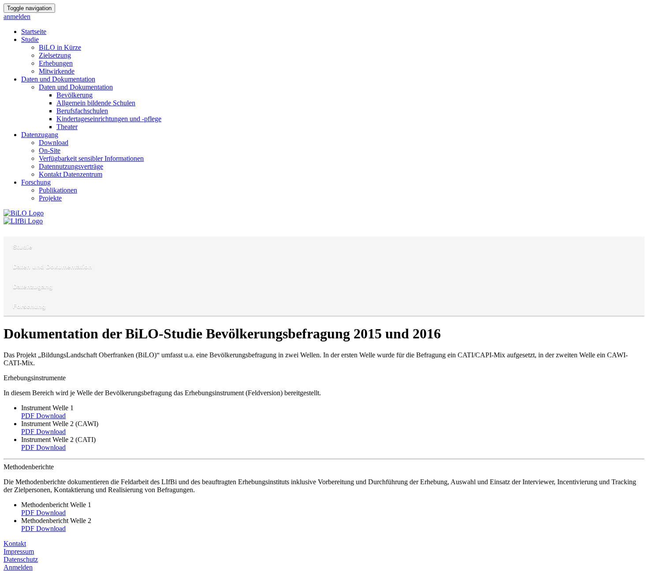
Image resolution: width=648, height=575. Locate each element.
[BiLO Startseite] (24, 213)
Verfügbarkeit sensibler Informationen (91, 158)
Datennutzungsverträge (71, 166)
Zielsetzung (55, 55)
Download (53, 142)
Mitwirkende (56, 71)
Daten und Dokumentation (58, 79)
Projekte (50, 198)
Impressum (19, 551)
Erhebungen (56, 63)
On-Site (49, 150)
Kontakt (15, 543)
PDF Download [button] (43, 415)
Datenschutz (21, 559)
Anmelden (18, 567)
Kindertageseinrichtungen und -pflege (108, 118)
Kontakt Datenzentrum (70, 174)
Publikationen (58, 190)
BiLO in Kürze (60, 47)
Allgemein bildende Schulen (95, 103)
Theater (67, 126)
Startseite (33, 31)
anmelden (17, 16)
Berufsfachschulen (82, 111)
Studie (30, 39)
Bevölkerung (74, 95)
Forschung (36, 182)
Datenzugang (39, 134)
